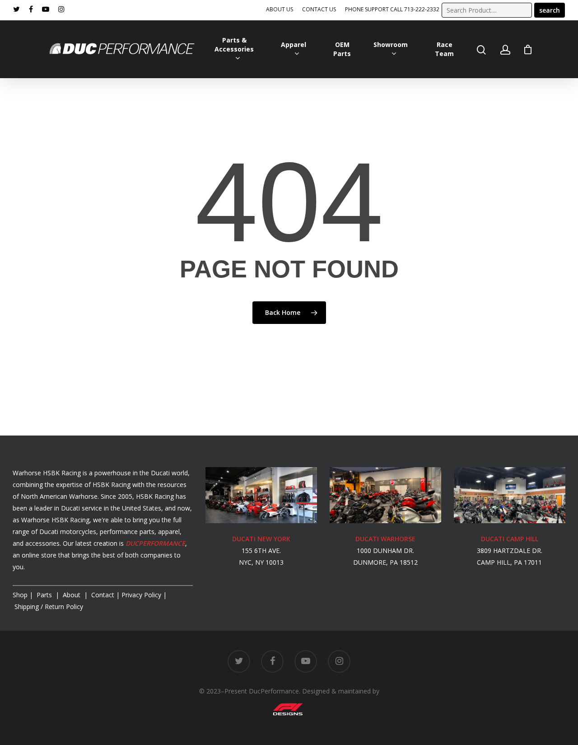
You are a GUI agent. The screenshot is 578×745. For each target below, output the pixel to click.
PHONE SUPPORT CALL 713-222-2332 (392, 9)
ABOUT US (279, 9)
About (72, 594)
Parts (45, 594)
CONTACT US (319, 9)
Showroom (390, 44)
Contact (102, 594)
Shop (20, 594)
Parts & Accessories (234, 44)
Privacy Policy (141, 594)
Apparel (293, 44)
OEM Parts (342, 49)
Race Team (444, 49)
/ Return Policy (48, 606)
